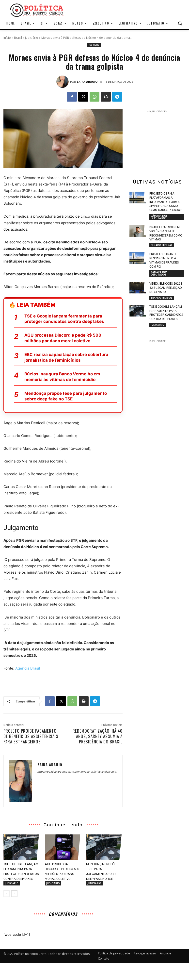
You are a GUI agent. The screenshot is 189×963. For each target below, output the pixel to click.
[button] (180, 23)
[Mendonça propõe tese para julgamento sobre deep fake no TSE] (104, 847)
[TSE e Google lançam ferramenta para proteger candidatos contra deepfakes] (21, 847)
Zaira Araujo (87, 81)
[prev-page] (6, 893)
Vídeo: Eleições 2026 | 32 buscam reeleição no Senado (165, 288)
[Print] (106, 97)
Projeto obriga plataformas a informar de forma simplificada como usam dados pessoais (165, 202)
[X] (83, 97)
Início (7, 38)
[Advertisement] (128, 9)
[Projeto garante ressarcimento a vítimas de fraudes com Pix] (137, 258)
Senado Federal (161, 245)
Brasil (18, 38)
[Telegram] (117, 97)
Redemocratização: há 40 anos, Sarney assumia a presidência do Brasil (98, 736)
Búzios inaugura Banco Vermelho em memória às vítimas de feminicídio (62, 376)
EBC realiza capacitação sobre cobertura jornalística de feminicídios (66, 357)
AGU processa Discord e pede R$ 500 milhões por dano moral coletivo (62, 338)
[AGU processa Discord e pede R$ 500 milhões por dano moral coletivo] (63, 847)
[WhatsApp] (94, 97)
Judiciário (31, 38)
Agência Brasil (27, 668)
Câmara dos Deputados (159, 217)
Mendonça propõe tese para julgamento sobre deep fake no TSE (65, 396)
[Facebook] (72, 97)
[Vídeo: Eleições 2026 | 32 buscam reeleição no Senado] (137, 287)
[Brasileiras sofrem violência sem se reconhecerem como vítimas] (137, 231)
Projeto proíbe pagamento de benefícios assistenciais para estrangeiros (30, 736)
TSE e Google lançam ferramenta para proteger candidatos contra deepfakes (64, 319)
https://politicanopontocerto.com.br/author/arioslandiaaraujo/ (77, 771)
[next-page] (14, 893)
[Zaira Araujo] (63, 82)
